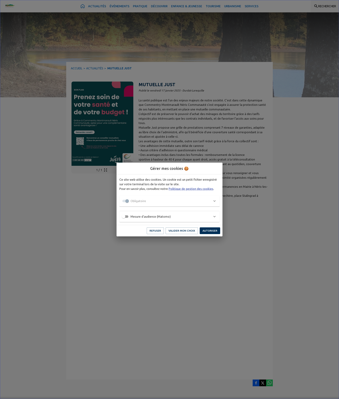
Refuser (155, 230)
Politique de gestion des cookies (191, 188)
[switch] (123, 216)
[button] (169, 201)
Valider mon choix (181, 230)
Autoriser (210, 230)
